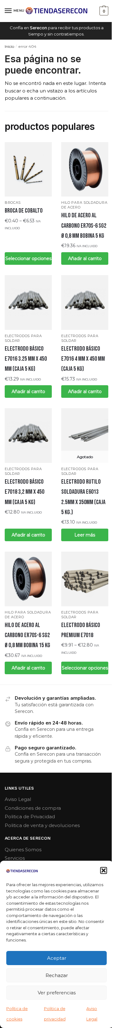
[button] (103, 870)
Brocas (13, 202)
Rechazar (57, 975)
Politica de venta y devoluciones (42, 825)
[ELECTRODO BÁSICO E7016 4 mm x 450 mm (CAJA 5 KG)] (84, 302)
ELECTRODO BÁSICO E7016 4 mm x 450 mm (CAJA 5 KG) (83, 359)
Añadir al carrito (85, 258)
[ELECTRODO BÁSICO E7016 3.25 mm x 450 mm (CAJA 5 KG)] (28, 302)
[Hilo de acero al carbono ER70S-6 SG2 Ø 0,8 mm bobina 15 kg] (28, 579)
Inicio (9, 46)
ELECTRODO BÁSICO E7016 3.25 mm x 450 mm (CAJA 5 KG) (26, 359)
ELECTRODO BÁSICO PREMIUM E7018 (80, 630)
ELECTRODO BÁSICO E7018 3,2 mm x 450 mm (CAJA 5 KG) (24, 492)
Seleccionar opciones (28, 258)
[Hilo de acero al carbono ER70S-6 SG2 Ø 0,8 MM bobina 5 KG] (84, 169)
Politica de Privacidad (30, 817)
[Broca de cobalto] (28, 169)
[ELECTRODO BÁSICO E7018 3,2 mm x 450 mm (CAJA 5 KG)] (28, 435)
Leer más (84, 535)
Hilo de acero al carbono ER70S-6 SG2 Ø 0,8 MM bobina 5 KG (83, 226)
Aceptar (56, 958)
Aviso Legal (18, 799)
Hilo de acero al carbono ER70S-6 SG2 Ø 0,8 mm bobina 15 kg (27, 635)
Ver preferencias (57, 993)
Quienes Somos (23, 850)
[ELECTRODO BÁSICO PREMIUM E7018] (84, 579)
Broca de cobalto (24, 210)
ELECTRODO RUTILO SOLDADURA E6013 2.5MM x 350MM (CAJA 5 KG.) (83, 497)
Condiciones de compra (33, 808)
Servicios (15, 858)
